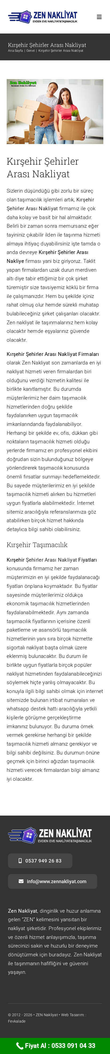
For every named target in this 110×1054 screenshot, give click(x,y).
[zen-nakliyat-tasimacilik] (43, 12)
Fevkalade (17, 1021)
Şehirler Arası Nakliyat (51, 560)
